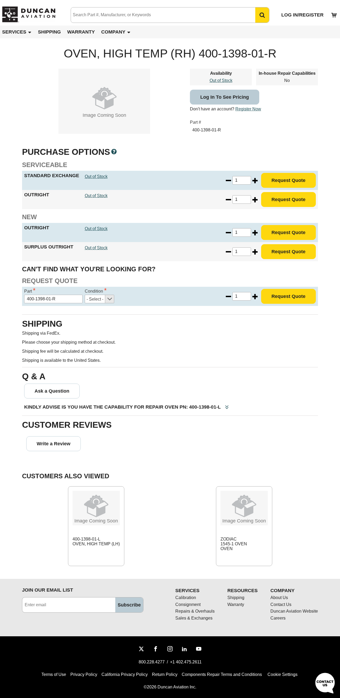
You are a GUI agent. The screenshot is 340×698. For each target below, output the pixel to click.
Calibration (185, 597)
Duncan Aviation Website (294, 611)
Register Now (248, 109)
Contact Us (280, 604)
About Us (279, 597)
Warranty (81, 32)
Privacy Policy (83, 674)
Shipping (49, 32)
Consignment (188, 604)
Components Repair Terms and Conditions (222, 674)
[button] (262, 15)
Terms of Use (53, 674)
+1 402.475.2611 (186, 662)
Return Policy (164, 674)
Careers (278, 618)
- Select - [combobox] (95, 299)
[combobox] (158, 15)
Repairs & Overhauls (195, 611)
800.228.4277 (152, 662)
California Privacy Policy (124, 674)
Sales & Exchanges (193, 618)
